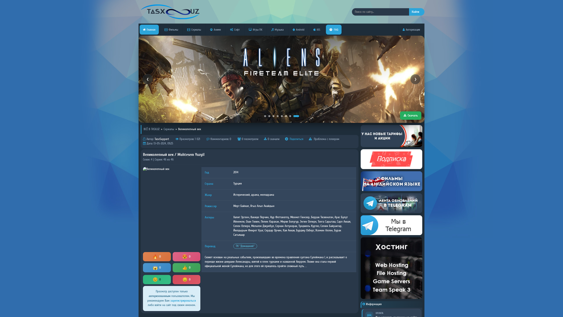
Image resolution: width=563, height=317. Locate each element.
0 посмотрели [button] (249, 139)
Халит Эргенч (241, 217)
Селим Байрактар (331, 226)
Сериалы (196, 29)
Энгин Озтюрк (308, 221)
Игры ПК (257, 29)
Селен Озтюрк (241, 226)
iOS (318, 29)
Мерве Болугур (289, 221)
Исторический (241, 195)
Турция (237, 183)
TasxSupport (162, 139)
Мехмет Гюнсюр (300, 217)
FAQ (336, 29)
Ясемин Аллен (324, 230)
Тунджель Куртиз (308, 226)
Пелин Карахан (270, 221)
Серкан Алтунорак (286, 226)
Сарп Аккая (343, 221)
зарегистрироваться (183, 300)
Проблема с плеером (326, 139)
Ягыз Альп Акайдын (262, 206)
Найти (415, 12)
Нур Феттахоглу (279, 217)
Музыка (279, 29)
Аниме (217, 29)
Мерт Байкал (241, 206)
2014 (235, 172)
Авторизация (413, 29)
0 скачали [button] (273, 139)
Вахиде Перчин (259, 217)
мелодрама (267, 195)
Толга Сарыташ (327, 221)
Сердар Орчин (273, 230)
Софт (237, 29)
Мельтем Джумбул (262, 226)
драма (255, 195)
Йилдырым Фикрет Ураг (248, 230)
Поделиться (296, 139)
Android (300, 29)
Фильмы (173, 29)
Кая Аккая (289, 230)
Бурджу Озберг (305, 230)
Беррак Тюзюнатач (322, 217)
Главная (151, 29)
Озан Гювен (253, 221)
